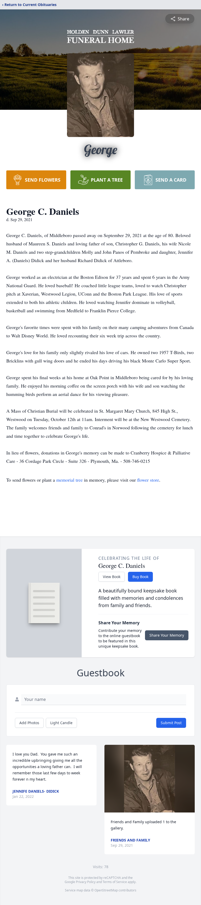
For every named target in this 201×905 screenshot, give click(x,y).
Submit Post (171, 722)
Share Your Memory (166, 635)
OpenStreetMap (106, 890)
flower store (148, 480)
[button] (149, 778)
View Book (111, 576)
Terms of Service (115, 882)
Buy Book (140, 576)
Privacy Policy (86, 882)
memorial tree (69, 480)
